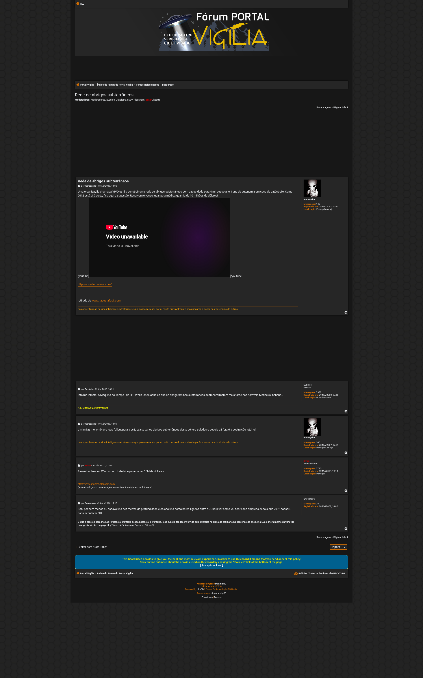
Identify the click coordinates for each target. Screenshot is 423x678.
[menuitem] (80, 4)
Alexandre (139, 99)
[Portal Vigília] (213, 31)
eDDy (130, 99)
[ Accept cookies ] (211, 565)
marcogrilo (309, 199)
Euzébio (110, 99)
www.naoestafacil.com (106, 300)
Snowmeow (309, 499)
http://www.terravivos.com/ (95, 284)
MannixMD (220, 583)
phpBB (200, 589)
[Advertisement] (211, 68)
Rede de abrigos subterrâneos (104, 94)
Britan (149, 99)
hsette (156, 99)
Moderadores (98, 99)
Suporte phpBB (219, 593)
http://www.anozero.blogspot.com (96, 484)
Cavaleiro (121, 99)
